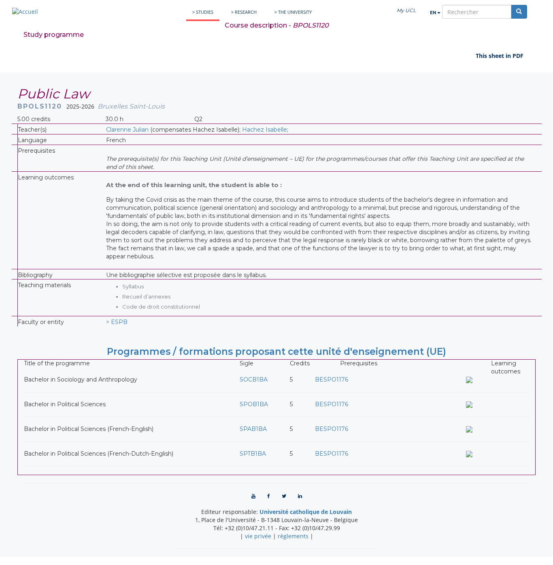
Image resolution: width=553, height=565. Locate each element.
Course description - (277, 25)
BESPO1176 (331, 379)
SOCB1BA (254, 379)
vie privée (258, 536)
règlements (293, 536)
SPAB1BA (253, 429)
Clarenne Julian (127, 129)
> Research (244, 12)
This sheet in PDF (499, 56)
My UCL (406, 10)
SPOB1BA (254, 404)
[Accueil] (25, 11)
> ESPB (117, 322)
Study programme (53, 34)
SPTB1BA (253, 453)
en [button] (433, 12)
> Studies (202, 12)
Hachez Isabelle (264, 129)
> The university (293, 12)
